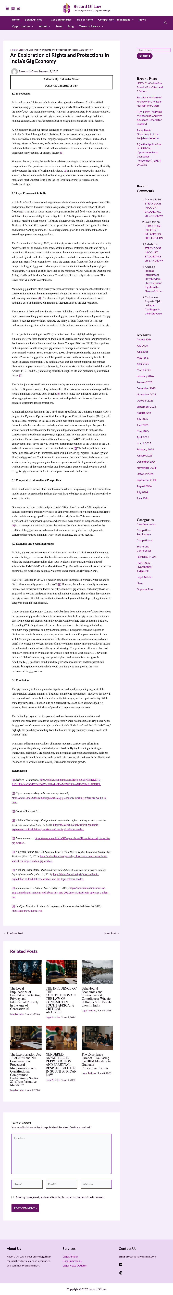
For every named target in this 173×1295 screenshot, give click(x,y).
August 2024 (144, 486)
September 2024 (146, 479)
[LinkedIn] (7, 8)
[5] (20, 375)
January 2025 (144, 455)
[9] (59, 584)
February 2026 (145, 376)
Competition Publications (114, 19)
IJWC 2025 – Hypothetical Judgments (144, 566)
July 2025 (142, 418)
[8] (13, 525)
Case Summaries (61, 19)
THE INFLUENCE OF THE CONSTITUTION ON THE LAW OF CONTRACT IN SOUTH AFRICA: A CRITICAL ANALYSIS (61, 1000)
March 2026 (144, 369)
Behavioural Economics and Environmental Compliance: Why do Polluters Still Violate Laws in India (97, 997)
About (43, 26)
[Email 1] (18, 8)
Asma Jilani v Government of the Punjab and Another (148, 134)
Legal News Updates (75, 1265)
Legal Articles (33, 19)
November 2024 (146, 467)
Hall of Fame (85, 19)
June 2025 (143, 424)
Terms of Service (89, 26)
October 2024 (145, 473)
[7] (75, 448)
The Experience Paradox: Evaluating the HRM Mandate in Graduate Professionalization (96, 1061)
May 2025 (143, 431)
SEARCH (144, 56)
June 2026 (143, 351)
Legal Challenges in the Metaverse (153, 309)
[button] (43, 19)
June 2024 (143, 498)
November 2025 (146, 394)
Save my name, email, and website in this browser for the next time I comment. (60, 1197)
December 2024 (146, 461)
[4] (39, 298)
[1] (61, 152)
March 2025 (144, 443)
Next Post (111, 933)
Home (16, 19)
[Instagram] (13, 8)
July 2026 (142, 345)
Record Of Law (87, 6)
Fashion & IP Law (146, 556)
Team (59, 26)
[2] (65, 170)
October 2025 (145, 400)
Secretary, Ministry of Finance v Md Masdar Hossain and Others (149, 101)
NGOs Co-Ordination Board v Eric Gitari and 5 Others (150, 87)
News (142, 19)
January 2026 (144, 382)
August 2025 (144, 412)
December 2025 (146, 388)
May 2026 (143, 357)
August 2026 (144, 339)
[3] (22, 211)
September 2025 (146, 406)
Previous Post (13, 933)
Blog (71, 26)
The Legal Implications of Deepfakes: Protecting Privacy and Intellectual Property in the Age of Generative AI (25, 998)
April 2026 (143, 363)
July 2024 (142, 492)
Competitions (145, 540)
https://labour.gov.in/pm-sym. (27, 910)
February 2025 (145, 449)
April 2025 (143, 437)
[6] (58, 393)
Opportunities (21, 26)
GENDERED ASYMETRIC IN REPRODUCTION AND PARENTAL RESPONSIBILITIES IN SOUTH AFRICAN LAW (61, 1064)
